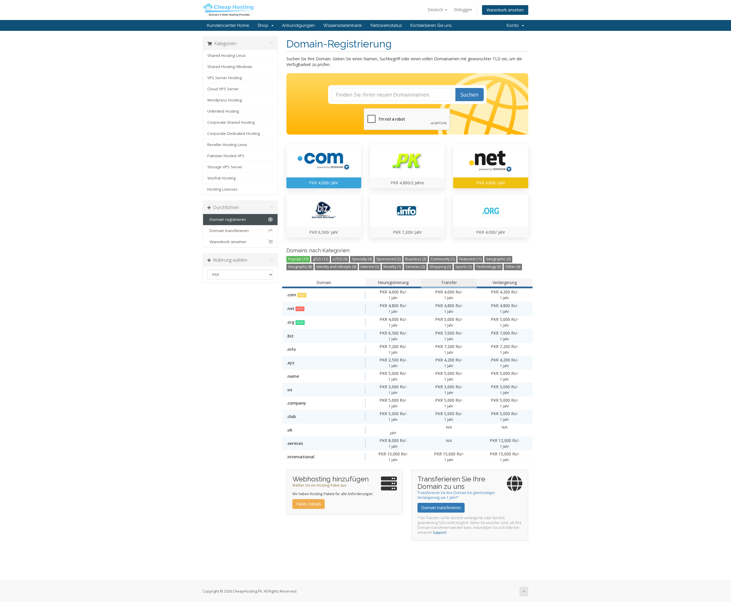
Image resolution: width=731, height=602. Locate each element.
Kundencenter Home (228, 25)
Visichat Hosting (221, 178)
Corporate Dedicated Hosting (233, 133)
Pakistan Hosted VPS (225, 155)
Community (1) (443, 259)
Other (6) (512, 266)
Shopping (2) (440, 266)
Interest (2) (370, 266)
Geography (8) (300, 266)
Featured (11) (470, 259)
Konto (514, 25)
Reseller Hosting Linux (227, 144)
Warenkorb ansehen (505, 10)
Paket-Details (308, 504)
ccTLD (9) (340, 259)
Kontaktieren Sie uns (430, 25)
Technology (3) (488, 266)
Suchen (469, 94)
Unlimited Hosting (223, 111)
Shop (264, 25)
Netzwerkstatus (386, 25)
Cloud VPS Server (223, 88)
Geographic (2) (498, 259)
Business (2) (415, 259)
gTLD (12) (320, 259)
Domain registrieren (226, 219)
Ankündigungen (298, 25)
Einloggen (463, 9)
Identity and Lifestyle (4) (336, 266)
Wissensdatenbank (342, 25)
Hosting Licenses (222, 189)
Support (439, 532)
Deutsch (436, 9)
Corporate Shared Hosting (231, 122)
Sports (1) (463, 266)
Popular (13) (298, 259)
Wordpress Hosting (224, 100)
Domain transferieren (228, 230)
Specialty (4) (362, 259)
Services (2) (415, 266)
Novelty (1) (392, 266)
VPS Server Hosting (224, 77)
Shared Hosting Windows (229, 66)
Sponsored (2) (388, 259)
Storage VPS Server (224, 166)
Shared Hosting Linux (226, 55)
